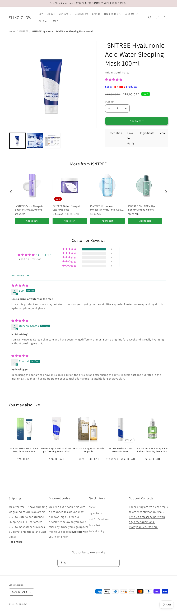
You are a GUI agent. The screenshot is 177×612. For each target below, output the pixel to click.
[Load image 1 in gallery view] (17, 141)
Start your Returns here (143, 527)
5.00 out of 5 (44, 255)
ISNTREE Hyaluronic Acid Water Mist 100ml (120, 450)
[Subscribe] (115, 563)
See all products (121, 86)
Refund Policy (96, 531)
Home (12, 31)
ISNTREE (23, 31)
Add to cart (32, 220)
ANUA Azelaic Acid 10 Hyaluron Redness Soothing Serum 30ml (152, 450)
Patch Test (94, 525)
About (92, 506)
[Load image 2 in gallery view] (35, 141)
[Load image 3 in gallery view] (52, 141)
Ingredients (95, 513)
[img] (20, 285)
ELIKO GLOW (21, 604)
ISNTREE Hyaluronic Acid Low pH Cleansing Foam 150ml (56, 450)
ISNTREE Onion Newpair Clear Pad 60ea (67, 207)
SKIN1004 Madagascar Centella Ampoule (88, 450)
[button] (65, 13)
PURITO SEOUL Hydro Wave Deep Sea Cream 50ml (24, 450)
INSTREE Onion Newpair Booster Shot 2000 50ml (29, 207)
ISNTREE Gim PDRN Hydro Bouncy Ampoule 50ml (143, 207)
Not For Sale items (99, 519)
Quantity (109, 101)
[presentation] (11, 192)
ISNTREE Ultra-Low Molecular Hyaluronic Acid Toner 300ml (105, 207)
